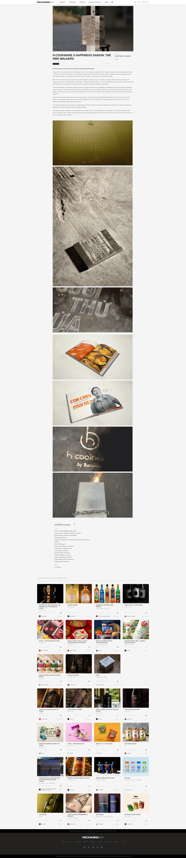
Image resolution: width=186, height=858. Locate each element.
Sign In (138, 2)
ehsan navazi (72, 789)
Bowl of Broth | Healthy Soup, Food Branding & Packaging (77, 641)
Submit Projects (145, 2)
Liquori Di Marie (72, 605)
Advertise (99, 841)
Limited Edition (52, 783)
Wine (74, 677)
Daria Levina (129, 789)
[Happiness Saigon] (117, 59)
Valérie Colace (72, 684)
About (63, 841)
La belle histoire (73, 675)
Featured (92, 841)
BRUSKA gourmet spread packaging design (104, 641)
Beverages (127, 644)
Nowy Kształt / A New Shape (134, 605)
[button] (135, 2)
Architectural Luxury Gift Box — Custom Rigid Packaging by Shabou (50, 779)
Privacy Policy (108, 841)
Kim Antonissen (101, 684)
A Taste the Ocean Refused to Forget (49, 710)
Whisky (44, 610)
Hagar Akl (128, 753)
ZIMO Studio (43, 824)
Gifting (47, 783)
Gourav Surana (129, 824)
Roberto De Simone (44, 684)
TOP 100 (85, 841)
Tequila (101, 608)
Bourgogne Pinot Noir (132, 709)
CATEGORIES (72, 2)
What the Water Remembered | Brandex (77, 815)
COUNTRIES (82, 2)
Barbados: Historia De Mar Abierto (104, 605)
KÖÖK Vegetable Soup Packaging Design (49, 676)
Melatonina (100, 814)
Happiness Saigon (123, 56)
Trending (78, 841)
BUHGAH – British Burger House (49, 641)
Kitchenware (55, 63)
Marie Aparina (100, 789)
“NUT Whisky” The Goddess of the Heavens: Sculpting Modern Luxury (50, 606)
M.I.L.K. (42, 753)
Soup (72, 644)
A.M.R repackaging (131, 743)
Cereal (69, 745)
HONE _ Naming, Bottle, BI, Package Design (107, 710)
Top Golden (43, 814)
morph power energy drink (105, 778)
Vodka (105, 608)
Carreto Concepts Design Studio (104, 616)
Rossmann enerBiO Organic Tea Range (49, 744)
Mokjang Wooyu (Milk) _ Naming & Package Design (135, 641)
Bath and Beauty (99, 677)
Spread (106, 644)
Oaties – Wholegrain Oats (75, 743)
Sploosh (127, 778)
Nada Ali (71, 753)
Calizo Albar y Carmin (74, 709)
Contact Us (70, 841)
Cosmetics (105, 677)
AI (68, 677)
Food (69, 644)
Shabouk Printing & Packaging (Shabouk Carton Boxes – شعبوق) (48, 789)
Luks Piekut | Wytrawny (131, 616)
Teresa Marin (100, 824)
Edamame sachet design (132, 814)
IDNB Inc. (128, 650)
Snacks (97, 745)
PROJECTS (62, 2)
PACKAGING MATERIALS (95, 2)
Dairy (131, 644)
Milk (133, 644)
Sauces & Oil (101, 644)
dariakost (100, 650)
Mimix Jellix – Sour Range (104, 743)
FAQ (123, 841)
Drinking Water (75, 818)
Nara (97, 675)
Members (116, 841)
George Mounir (44, 616)
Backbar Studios (73, 616)
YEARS (106, 2)
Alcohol (40, 610)
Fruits (126, 745)
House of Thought (44, 650)
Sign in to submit (112, 830)
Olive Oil (40, 816)
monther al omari (73, 824)
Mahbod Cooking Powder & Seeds (78, 778)
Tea (44, 747)
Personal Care (110, 816)
